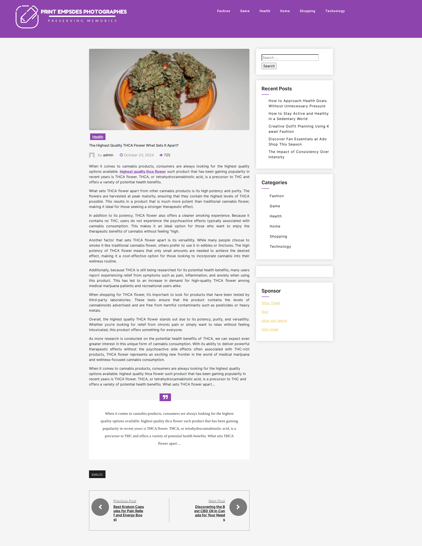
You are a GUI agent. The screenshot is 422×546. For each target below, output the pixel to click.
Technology (335, 11)
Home (285, 11)
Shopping (307, 11)
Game (245, 11)
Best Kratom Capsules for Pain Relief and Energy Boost (128, 513)
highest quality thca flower (143, 171)
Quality (97, 474)
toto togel (270, 329)
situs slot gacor (274, 320)
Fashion (223, 11)
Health (265, 11)
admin (108, 155)
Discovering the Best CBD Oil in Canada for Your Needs (209, 513)
